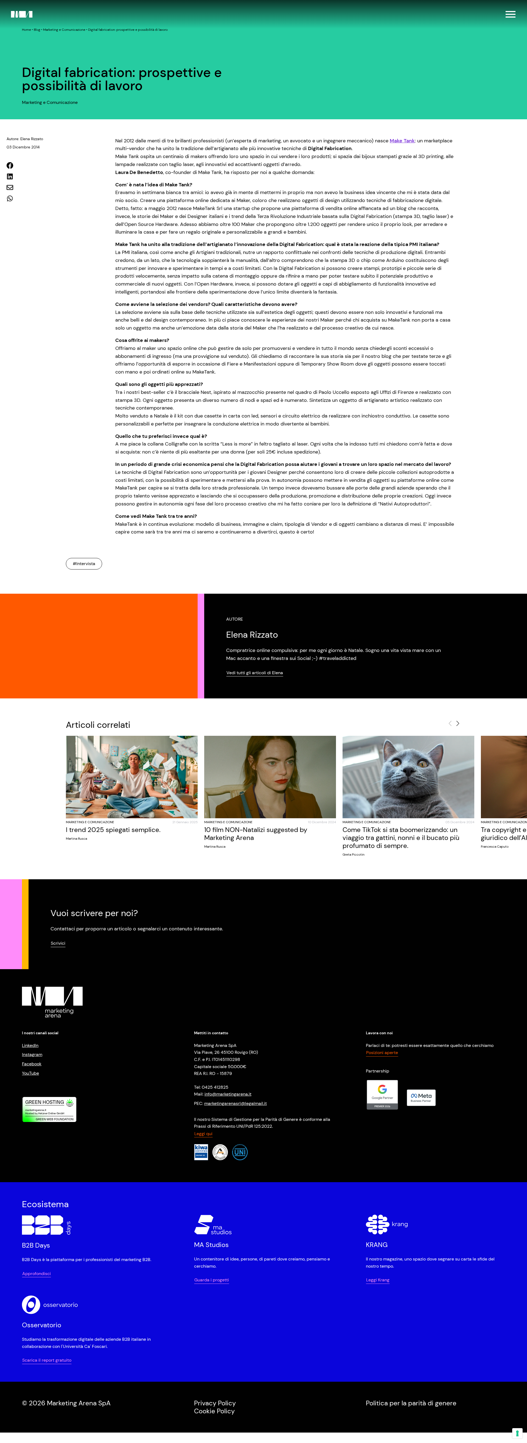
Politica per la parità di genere (411, 1403)
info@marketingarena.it (227, 1094)
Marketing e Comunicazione (64, 29)
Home (26, 29)
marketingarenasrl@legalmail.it (235, 1103)
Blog (37, 29)
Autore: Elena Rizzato (25, 138)
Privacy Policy (215, 1403)
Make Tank (402, 140)
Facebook (31, 1064)
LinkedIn (30, 1045)
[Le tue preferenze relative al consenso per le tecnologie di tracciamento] (517, 1433)
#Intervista (84, 563)
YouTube (30, 1073)
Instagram (32, 1054)
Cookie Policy (214, 1410)
